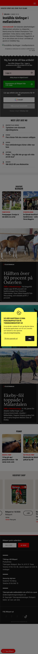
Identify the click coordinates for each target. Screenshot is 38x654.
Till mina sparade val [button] (11, 338)
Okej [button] (29, 339)
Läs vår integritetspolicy (12, 333)
